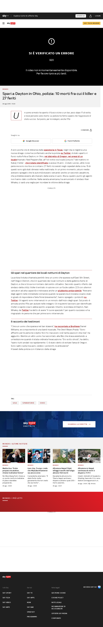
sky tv (29, 593)
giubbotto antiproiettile (70, 290)
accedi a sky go (90, 587)
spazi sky (31, 612)
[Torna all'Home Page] (11, 23)
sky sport (7, 593)
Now (29, 602)
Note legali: (56, 588)
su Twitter (66, 153)
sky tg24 (6, 598)
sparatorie (28, 403)
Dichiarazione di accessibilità (58, 607)
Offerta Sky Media (59, 613)
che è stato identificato (36, 163)
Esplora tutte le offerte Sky (26, 16)
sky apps (31, 598)
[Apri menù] (4, 23)
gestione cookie (59, 593)
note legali (56, 602)
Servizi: (29, 588)
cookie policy (58, 598)
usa (15, 403)
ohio (42, 403)
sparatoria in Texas (53, 150)
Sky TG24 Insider (91, 23)
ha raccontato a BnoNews (67, 326)
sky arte (6, 607)
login (97, 16)
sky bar (30, 607)
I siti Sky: (6, 588)
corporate (56, 618)
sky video (7, 602)
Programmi (32, 617)
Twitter (25, 310)
